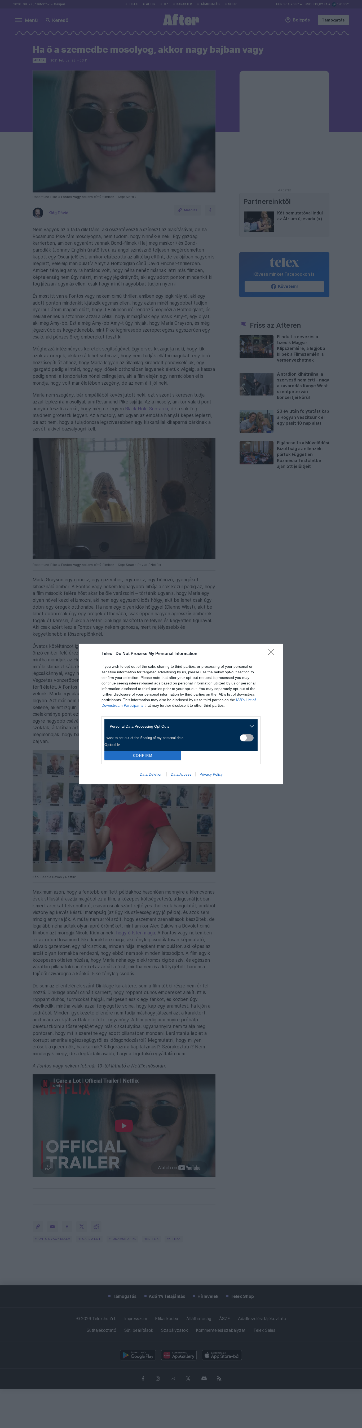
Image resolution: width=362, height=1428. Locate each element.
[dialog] (181, 714)
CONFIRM (143, 756)
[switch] (247, 737)
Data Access (181, 774)
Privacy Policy (211, 774)
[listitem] (179, 726)
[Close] (273, 654)
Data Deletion (151, 774)
